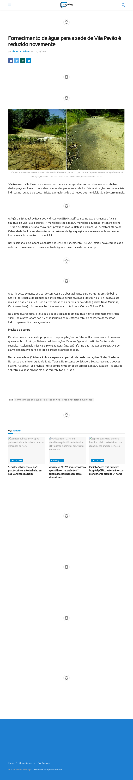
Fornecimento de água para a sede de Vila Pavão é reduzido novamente (53, 400)
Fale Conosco (44, 763)
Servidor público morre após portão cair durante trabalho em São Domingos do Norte (25, 470)
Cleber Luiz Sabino (21, 51)
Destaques (16, 461)
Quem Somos (25, 763)
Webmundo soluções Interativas (47, 770)
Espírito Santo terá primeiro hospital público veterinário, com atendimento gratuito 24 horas (106, 470)
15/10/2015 (40, 51)
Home (11, 763)
